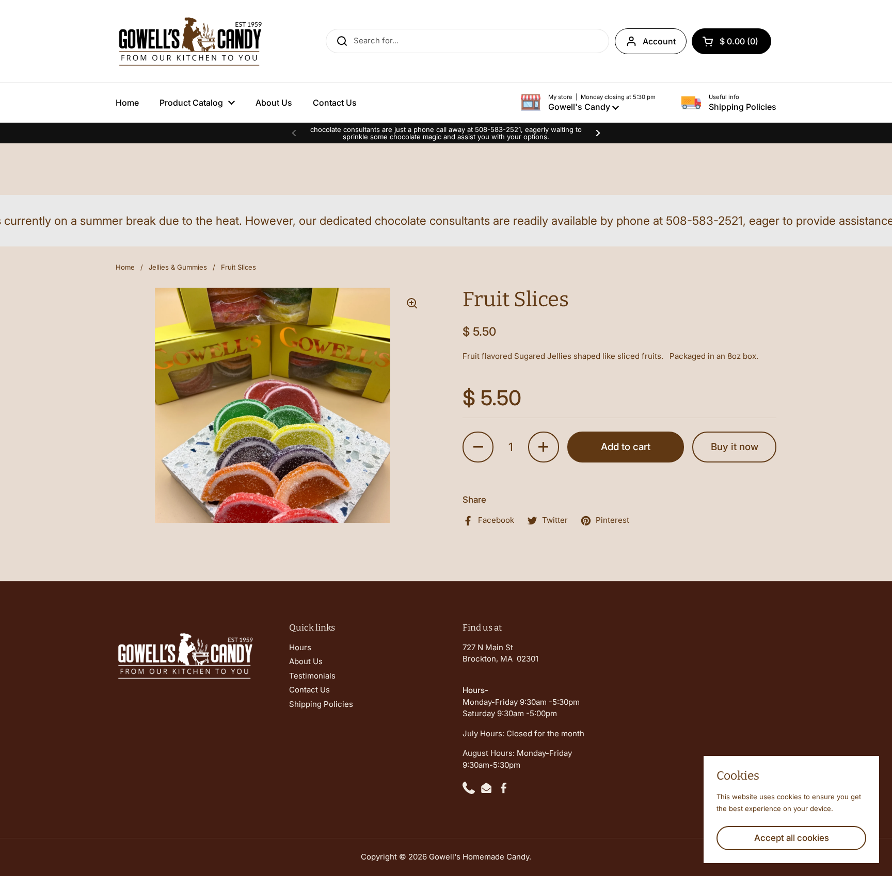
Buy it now (734, 447)
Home (125, 267)
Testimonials (312, 676)
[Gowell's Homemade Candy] (189, 41)
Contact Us (309, 690)
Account (659, 41)
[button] (731, 41)
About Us (306, 661)
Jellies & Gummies (178, 267)
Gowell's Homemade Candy (479, 857)
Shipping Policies (321, 704)
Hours (300, 647)
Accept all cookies (791, 838)
